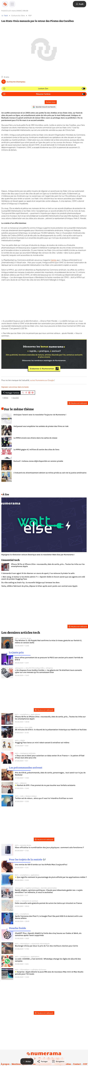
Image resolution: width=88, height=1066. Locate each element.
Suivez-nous (50, 102)
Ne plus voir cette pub (79, 403)
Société (15, 398)
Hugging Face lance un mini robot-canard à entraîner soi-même (42, 742)
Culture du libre (18, 15)
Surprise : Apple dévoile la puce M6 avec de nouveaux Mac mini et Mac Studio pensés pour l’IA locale (49, 973)
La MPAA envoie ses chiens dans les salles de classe (35, 438)
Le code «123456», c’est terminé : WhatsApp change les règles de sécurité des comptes (48, 960)
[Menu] (12, 4)
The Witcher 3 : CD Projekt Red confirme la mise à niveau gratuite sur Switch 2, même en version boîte (48, 641)
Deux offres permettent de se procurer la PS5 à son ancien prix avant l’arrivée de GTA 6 (49, 658)
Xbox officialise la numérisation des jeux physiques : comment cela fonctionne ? (49, 847)
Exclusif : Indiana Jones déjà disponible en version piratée (38, 461)
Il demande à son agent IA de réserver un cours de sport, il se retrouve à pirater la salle (37, 573)
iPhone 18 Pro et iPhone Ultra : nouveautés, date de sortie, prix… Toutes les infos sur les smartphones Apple (48, 565)
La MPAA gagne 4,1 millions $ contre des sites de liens (36, 449)
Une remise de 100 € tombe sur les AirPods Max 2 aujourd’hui (41, 864)
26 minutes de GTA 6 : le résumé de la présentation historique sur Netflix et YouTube (51, 730)
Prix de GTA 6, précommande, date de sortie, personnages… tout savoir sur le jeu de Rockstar (50, 774)
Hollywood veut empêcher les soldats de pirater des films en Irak (41, 426)
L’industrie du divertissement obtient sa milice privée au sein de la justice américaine (50, 473)
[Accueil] (5, 4)
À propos (5, 1064)
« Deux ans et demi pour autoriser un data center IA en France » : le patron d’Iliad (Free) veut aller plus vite (49, 756)
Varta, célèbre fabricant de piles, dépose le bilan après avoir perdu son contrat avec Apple (39, 586)
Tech (6, 15)
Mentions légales (20, 1064)
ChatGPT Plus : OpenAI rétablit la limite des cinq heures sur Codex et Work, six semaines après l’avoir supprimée (48, 934)
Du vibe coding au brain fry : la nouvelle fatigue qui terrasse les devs (30, 582)
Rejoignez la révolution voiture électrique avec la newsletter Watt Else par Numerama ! (37, 554)
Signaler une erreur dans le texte (15, 387)
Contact (77, 1064)
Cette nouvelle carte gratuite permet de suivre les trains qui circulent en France (48, 903)
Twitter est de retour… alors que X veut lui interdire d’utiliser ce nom (44, 798)
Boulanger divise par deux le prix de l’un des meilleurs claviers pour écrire (46, 946)
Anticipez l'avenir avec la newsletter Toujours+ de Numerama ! (40, 415)
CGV (85, 1064)
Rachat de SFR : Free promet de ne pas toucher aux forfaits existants (46, 785)
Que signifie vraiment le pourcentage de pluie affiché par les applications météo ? (51, 877)
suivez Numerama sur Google (42, 380)
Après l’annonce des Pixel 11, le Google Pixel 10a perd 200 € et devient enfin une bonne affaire (48, 917)
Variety (54, 260)
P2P (30, 15)
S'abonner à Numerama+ (42, 368)
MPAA (5, 398)
